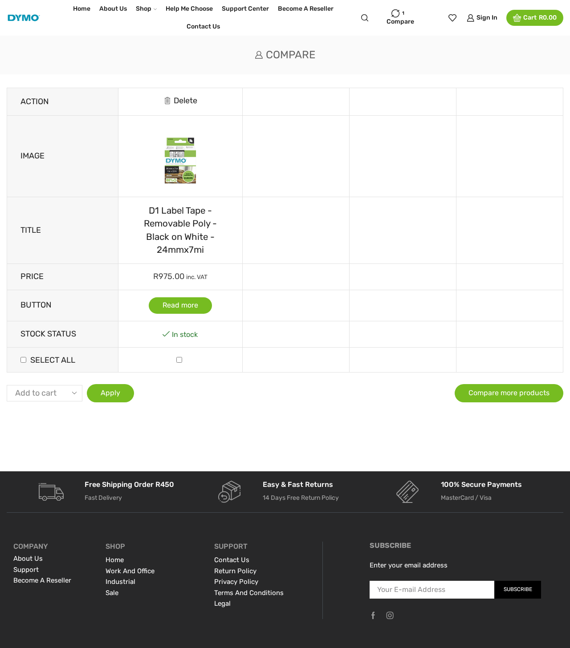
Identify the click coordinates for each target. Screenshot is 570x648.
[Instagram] (390, 615)
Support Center (245, 8)
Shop (143, 8)
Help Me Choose (189, 8)
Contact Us (203, 26)
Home (81, 8)
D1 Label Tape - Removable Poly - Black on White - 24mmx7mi (180, 230)
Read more (180, 305)
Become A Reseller (306, 8)
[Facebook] (373, 615)
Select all (52, 360)
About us (113, 8)
